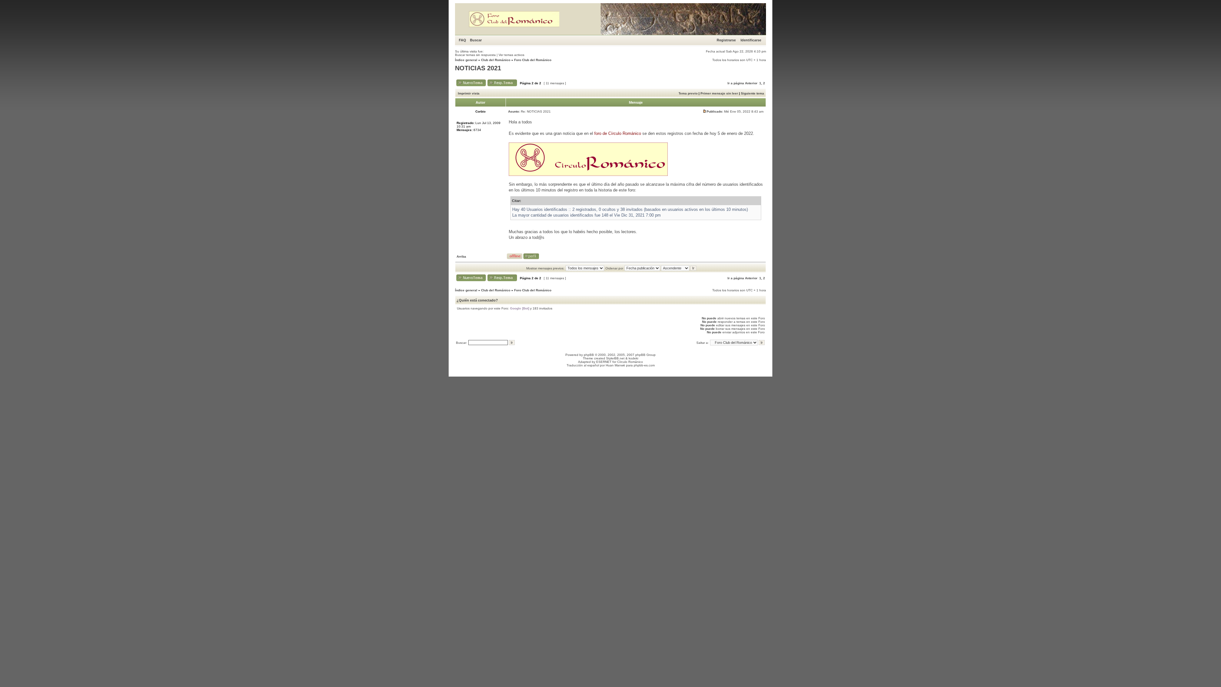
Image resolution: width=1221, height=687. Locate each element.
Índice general (466, 60)
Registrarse (726, 40)
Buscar (476, 40)
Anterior (751, 83)
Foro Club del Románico (532, 60)
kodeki (633, 358)
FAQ (462, 40)
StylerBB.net (615, 358)
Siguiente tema (752, 93)
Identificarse (751, 40)
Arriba (461, 256)
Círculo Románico (630, 362)
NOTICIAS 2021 (478, 68)
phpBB (589, 355)
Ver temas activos (511, 55)
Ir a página (736, 83)
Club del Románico (495, 60)
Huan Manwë (615, 365)
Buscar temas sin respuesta (475, 55)
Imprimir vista (468, 93)
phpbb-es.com (644, 365)
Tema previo (688, 93)
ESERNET (603, 362)
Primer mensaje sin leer (719, 93)
